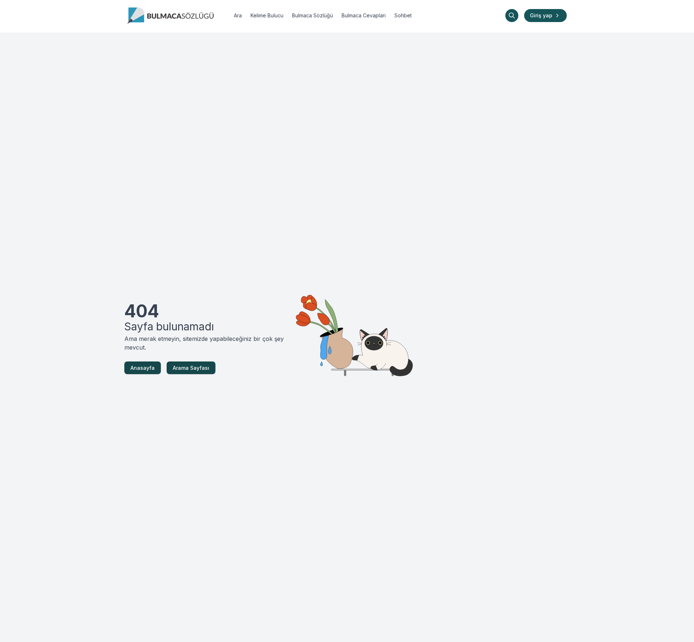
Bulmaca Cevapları (364, 15)
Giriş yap (541, 15)
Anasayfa (142, 368)
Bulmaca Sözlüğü (312, 15)
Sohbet (403, 15)
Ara (238, 15)
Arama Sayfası (191, 368)
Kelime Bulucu (266, 15)
